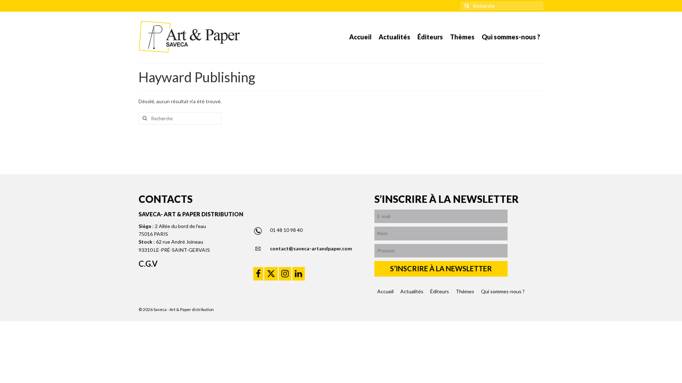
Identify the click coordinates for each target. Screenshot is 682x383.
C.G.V (148, 263)
